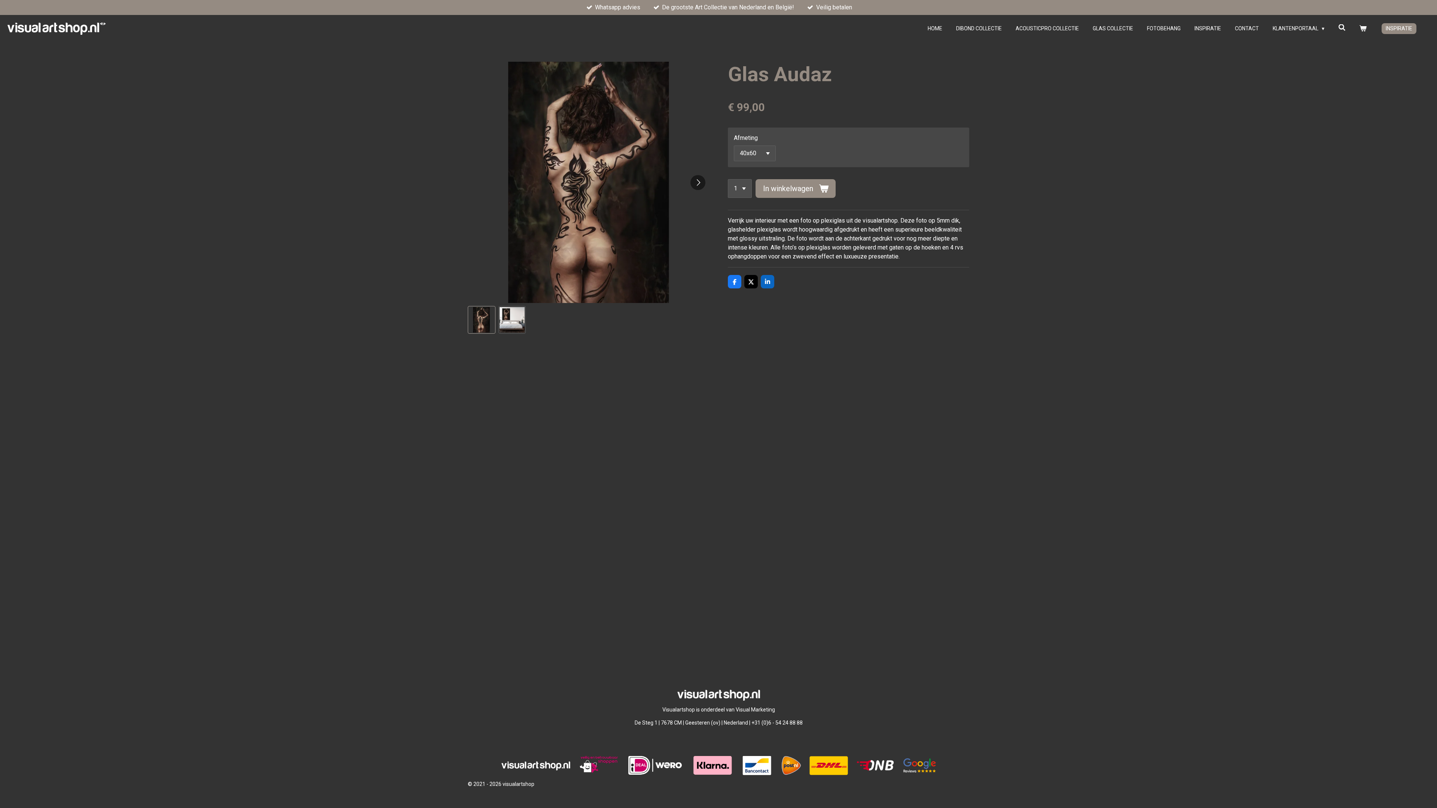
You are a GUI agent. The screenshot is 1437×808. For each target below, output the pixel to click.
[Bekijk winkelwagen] (1363, 28)
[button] (481, 320)
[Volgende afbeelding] (697, 182)
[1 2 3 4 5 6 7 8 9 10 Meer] (740, 188)
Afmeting (746, 137)
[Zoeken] (1342, 27)
